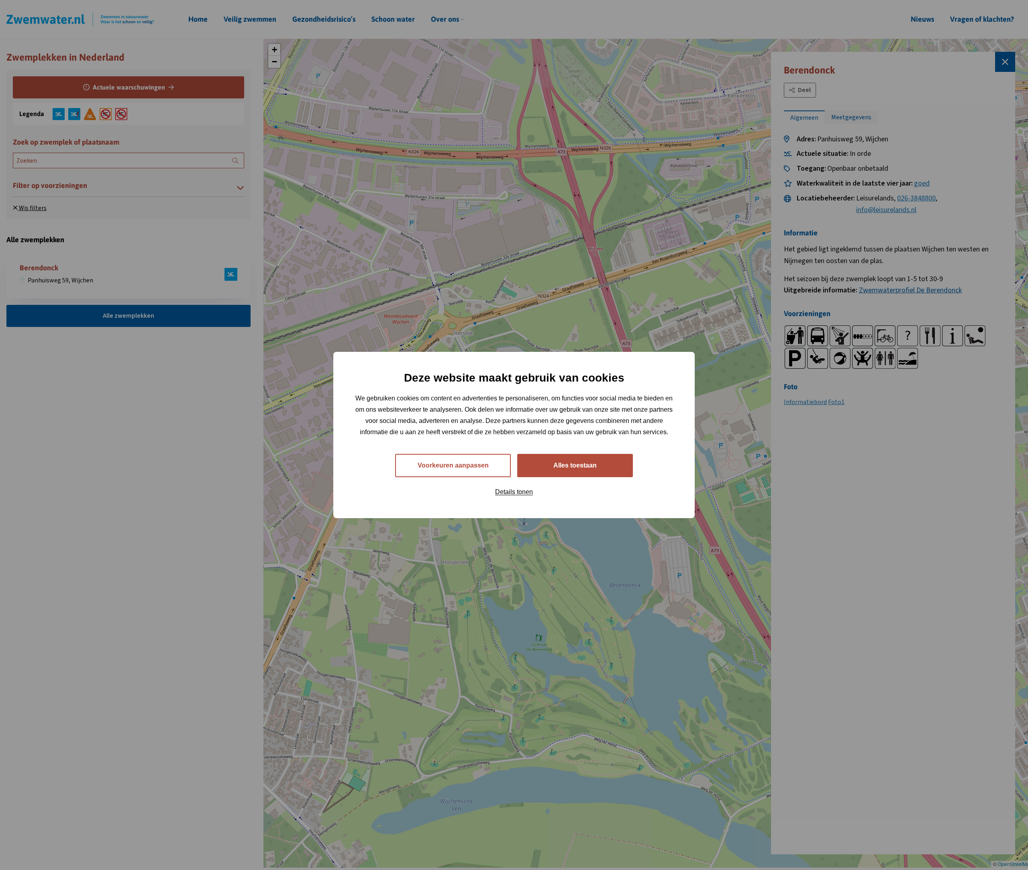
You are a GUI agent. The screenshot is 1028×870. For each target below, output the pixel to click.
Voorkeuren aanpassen (453, 465)
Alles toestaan (575, 465)
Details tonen (514, 491)
